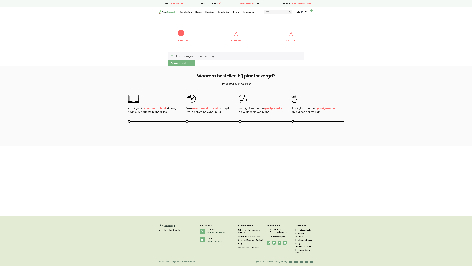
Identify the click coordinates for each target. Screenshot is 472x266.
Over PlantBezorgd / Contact (250, 240)
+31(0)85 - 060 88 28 (216, 232)
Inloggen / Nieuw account (302, 251)
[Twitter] (279, 243)
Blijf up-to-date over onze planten (249, 231)
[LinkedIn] (285, 243)
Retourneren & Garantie (301, 235)
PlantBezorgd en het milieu (249, 236)
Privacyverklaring (281, 262)
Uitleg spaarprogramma (303, 245)
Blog (240, 243)
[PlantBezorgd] (167, 12)
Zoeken (290, 12)
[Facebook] (274, 243)
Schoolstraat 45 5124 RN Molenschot (278, 230)
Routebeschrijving (278, 237)
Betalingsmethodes (303, 240)
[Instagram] (268, 243)
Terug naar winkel (178, 63)
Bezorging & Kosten (303, 230)
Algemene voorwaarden (264, 262)
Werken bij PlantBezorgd (248, 247)
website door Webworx (186, 262)
